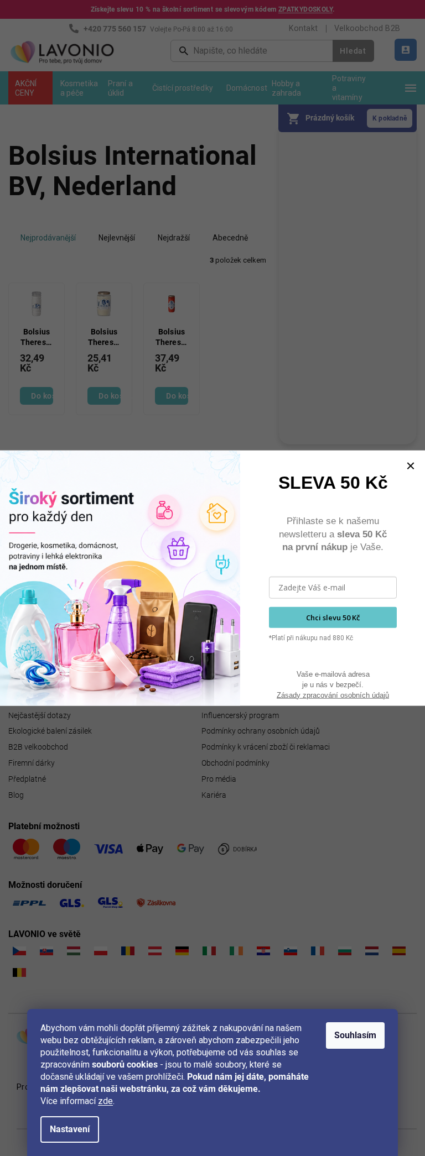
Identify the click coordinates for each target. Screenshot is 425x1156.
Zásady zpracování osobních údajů (333, 695)
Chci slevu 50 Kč (333, 617)
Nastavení (70, 1129)
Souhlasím (355, 1035)
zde (105, 1101)
